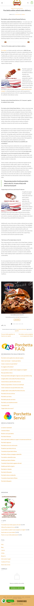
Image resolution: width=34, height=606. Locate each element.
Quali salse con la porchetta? (8, 532)
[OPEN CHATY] (3, 601)
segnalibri (17, 330)
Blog (2, 547)
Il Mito (2, 553)
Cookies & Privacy (5, 561)
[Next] (32, 301)
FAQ (2, 544)
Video (4, 597)
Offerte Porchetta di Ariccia (8, 527)
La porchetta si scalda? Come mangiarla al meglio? (13, 529)
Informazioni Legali (6, 559)
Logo (23, 597)
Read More (17, 319)
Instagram (27, 597)
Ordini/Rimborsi (17, 597)
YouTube (15, 598)
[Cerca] (27, 2)
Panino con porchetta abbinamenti (9, 534)
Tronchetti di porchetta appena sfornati (10, 524)
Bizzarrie (3, 556)
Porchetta (3, 50)
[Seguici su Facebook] (6, 1)
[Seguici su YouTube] (6, 4)
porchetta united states (17, 8)
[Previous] (1, 301)
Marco (23, 14)
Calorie (3, 550)
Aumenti (20, 598)
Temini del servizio (5, 564)
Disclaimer (9, 597)
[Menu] (2, 3)
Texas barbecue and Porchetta (17, 314)
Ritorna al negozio (17, 588)
